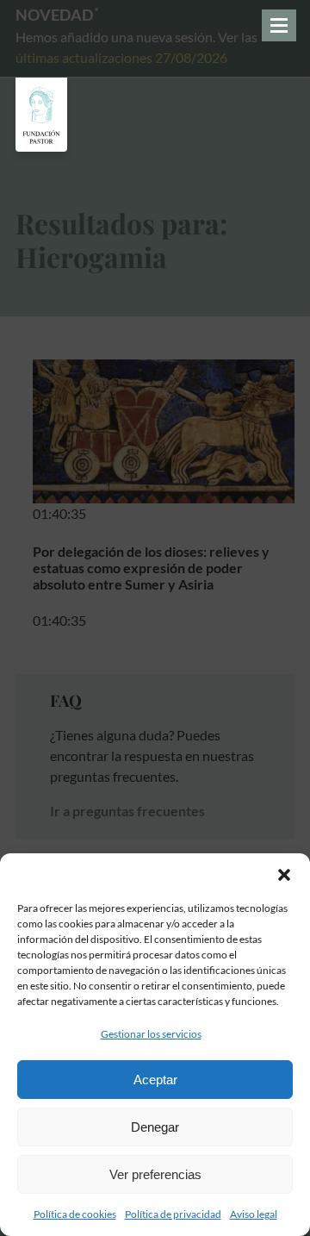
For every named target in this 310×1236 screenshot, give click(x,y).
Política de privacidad (173, 1214)
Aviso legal (253, 1214)
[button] (284, 874)
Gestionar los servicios (151, 1033)
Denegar (155, 1127)
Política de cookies (75, 1214)
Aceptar (155, 1079)
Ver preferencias (155, 1174)
